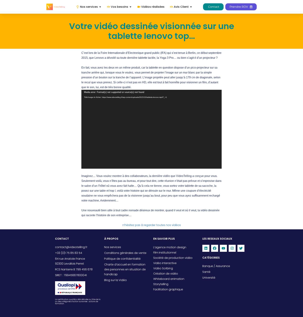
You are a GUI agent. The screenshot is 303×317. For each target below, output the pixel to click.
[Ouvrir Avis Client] (191, 7)
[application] (151, 129)
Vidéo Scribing (163, 268)
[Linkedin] (205, 248)
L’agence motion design (169, 247)
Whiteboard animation (168, 279)
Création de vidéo (165, 274)
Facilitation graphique (168, 289)
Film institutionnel (164, 253)
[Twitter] (240, 248)
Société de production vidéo (173, 258)
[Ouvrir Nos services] (100, 7)
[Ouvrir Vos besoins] (130, 7)
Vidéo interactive (165, 263)
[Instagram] (232, 248)
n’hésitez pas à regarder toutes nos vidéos (151, 225)
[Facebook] (214, 248)
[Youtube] (223, 248)
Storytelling (160, 284)
